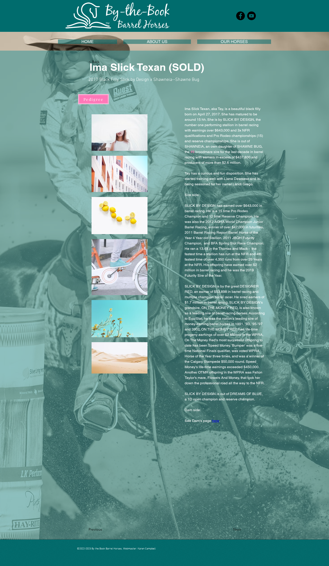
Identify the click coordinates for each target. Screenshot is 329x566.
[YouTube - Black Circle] (251, 15)
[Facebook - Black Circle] (240, 15)
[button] (157, 41)
